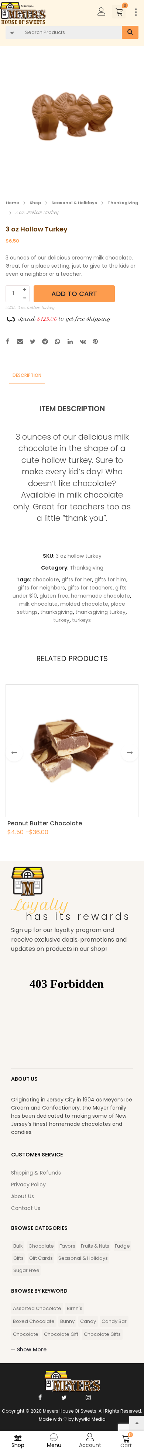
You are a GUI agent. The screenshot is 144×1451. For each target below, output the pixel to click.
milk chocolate (38, 604)
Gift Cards (41, 1258)
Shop (35, 203)
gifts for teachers (90, 587)
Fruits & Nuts (95, 1245)
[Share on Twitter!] (32, 342)
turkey (61, 620)
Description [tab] (27, 375)
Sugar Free (26, 1270)
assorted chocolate (37, 1308)
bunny (67, 1321)
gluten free (54, 595)
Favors (67, 1245)
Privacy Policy (28, 1184)
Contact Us (25, 1208)
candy (88, 1321)
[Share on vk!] (82, 342)
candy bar (114, 1321)
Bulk (18, 1245)
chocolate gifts (102, 1334)
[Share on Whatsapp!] (57, 342)
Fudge (122, 1245)
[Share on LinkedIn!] (70, 342)
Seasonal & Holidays (74, 203)
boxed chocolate (34, 1321)
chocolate (45, 579)
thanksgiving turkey (100, 612)
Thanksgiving (122, 203)
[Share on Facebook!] (7, 342)
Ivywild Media (90, 1419)
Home (12, 203)
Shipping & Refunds (36, 1172)
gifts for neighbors (41, 587)
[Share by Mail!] (19, 342)
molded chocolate (84, 604)
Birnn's (74, 1308)
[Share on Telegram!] (45, 342)
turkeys (81, 620)
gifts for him (110, 579)
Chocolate (41, 1245)
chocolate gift (61, 1334)
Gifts (18, 1258)
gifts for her (77, 579)
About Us (22, 1196)
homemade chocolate (100, 595)
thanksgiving (56, 612)
